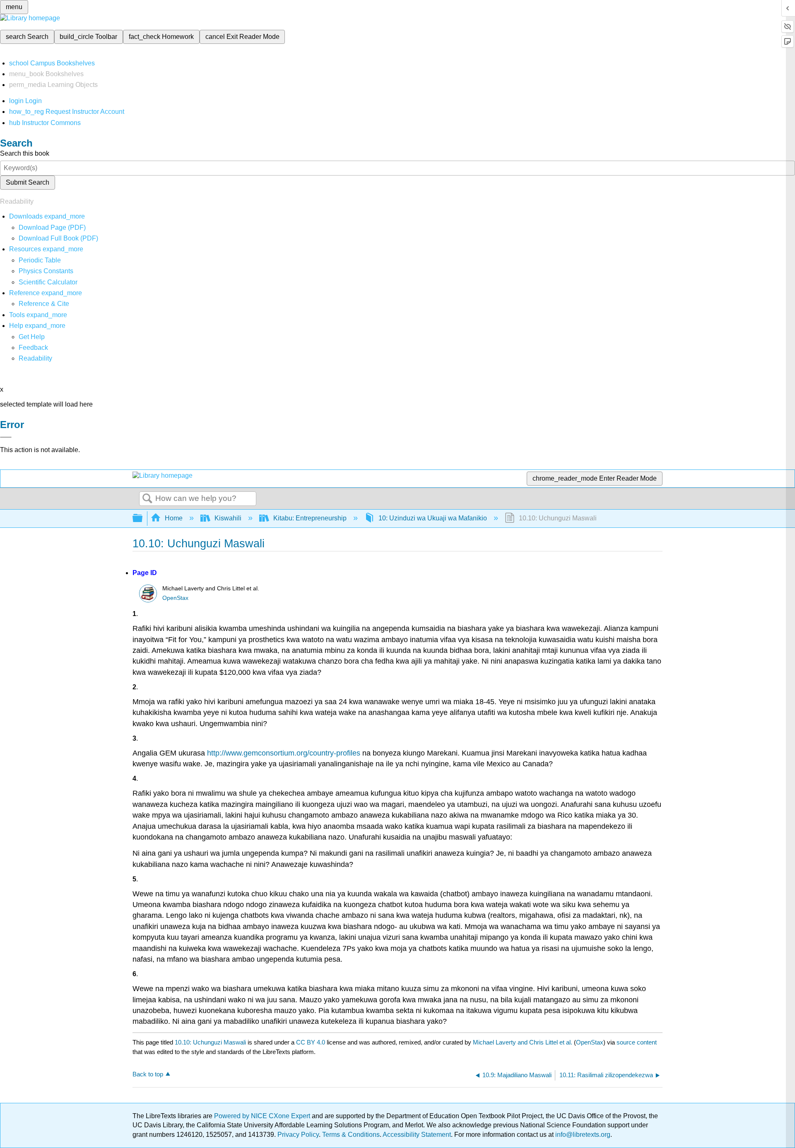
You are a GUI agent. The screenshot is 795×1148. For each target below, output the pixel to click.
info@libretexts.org (582, 1134)
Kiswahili (228, 518)
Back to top (147, 1074)
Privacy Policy (298, 1134)
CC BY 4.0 (310, 1042)
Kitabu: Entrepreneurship (310, 518)
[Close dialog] (6, 437)
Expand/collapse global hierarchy (142, 518)
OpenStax (175, 598)
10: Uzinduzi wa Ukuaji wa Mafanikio (433, 518)
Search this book (24, 153)
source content (637, 1042)
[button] (33, 347)
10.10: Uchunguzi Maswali (210, 1042)
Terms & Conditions (351, 1134)
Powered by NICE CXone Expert (263, 1115)
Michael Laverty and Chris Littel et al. (522, 1042)
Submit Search (27, 182)
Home (173, 518)
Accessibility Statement (417, 1134)
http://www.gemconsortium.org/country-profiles (283, 753)
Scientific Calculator (48, 282)
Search (147, 499)
